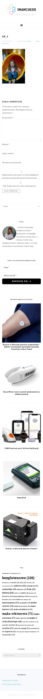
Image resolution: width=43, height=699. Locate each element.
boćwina (6, 582)
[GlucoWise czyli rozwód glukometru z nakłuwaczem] (21, 389)
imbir (17, 593)
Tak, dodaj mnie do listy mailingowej (19, 186)
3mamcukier (26, 9)
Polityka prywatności (11, 684)
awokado (7, 573)
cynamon (32, 586)
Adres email (8, 153)
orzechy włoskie (10, 625)
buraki (15, 582)
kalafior (7, 596)
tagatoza (10, 631)
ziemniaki (8, 635)
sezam (25, 628)
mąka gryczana (22, 606)
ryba (17, 628)
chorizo (31, 582)
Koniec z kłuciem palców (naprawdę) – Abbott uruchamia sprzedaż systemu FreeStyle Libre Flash (21, 346)
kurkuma (6, 599)
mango (27, 599)
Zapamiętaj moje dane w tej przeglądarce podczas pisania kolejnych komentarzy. (20, 176)
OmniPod (21, 497)
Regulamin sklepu (10, 680)
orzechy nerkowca (30, 622)
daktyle (21, 589)
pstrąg (30, 625)
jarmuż (32, 593)
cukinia (20, 585)
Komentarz (8, 117)
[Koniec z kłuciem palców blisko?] (21, 546)
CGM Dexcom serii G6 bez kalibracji (21, 448)
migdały (24, 603)
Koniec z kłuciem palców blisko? (21, 548)
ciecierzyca (7, 586)
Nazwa (6, 144)
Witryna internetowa (11, 162)
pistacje (22, 625)
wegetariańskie (31, 631)
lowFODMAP (17, 599)
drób (31, 589)
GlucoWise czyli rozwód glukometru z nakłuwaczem (21, 393)
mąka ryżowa (22, 618)
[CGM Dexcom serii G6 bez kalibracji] (21, 445)
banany (16, 573)
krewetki (32, 596)
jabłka (24, 593)
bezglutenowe (18, 577)
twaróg (20, 631)
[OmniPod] (21, 495)
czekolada (9, 589)
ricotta (7, 628)
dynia (8, 592)
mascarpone (10, 602)
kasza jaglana (20, 596)
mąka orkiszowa (17, 613)
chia (23, 582)
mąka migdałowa (23, 609)
